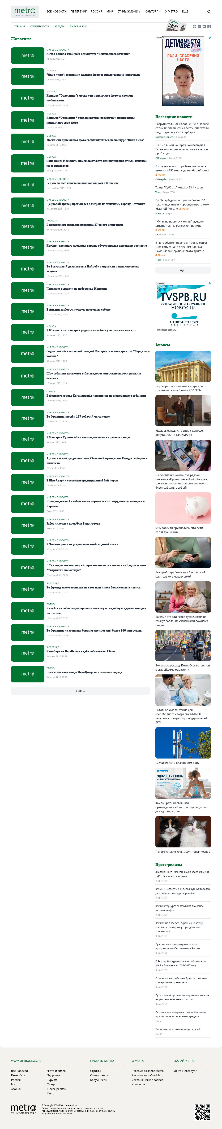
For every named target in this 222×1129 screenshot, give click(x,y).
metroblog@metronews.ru (102, 1110)
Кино (158, 234)
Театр (158, 192)
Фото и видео (56, 1071)
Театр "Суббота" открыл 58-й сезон (179, 187)
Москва (51, 70)
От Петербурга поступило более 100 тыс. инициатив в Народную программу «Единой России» (182, 204)
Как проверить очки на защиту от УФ (177, 1029)
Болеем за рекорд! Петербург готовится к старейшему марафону (182, 667)
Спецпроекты (39, 26)
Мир (109, 11)
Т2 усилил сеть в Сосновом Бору (177, 763)
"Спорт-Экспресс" (64, 1113)
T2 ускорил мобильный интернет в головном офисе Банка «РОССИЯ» (179, 388)
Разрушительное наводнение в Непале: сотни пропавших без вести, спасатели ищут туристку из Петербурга (182, 128)
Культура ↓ (152, 11)
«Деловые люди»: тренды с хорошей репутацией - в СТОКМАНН (179, 433)
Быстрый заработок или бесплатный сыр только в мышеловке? (180, 574)
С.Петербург (161, 158)
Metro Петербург (185, 1071)
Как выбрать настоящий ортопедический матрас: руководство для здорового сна (181, 807)
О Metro (171, 11)
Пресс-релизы (56, 1089)
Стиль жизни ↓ (128, 11)
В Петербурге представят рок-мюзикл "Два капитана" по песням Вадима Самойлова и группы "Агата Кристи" (181, 247)
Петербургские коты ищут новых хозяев (182, 852)
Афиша (16, 1089)
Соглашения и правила (147, 1080)
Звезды (59, 26)
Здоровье (54, 1075)
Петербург (79, 11)
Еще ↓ (186, 11)
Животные (52, 583)
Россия (96, 11)
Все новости (56, 11)
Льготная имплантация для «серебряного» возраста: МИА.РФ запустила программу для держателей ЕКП (181, 716)
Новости (51, 220)
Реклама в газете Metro (148, 1071)
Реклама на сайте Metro (148, 1075)
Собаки (51, 391)
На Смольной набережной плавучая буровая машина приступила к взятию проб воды (181, 149)
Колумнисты (98, 1080)
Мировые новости (57, 49)
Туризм (52, 1080)
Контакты (138, 1084)
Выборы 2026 (78, 26)
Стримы (19, 26)
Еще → (80, 691)
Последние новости (174, 117)
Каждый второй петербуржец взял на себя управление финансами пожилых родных (181, 621)
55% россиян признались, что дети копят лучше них (179, 530)
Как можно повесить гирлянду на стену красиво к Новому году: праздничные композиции (179, 927)
